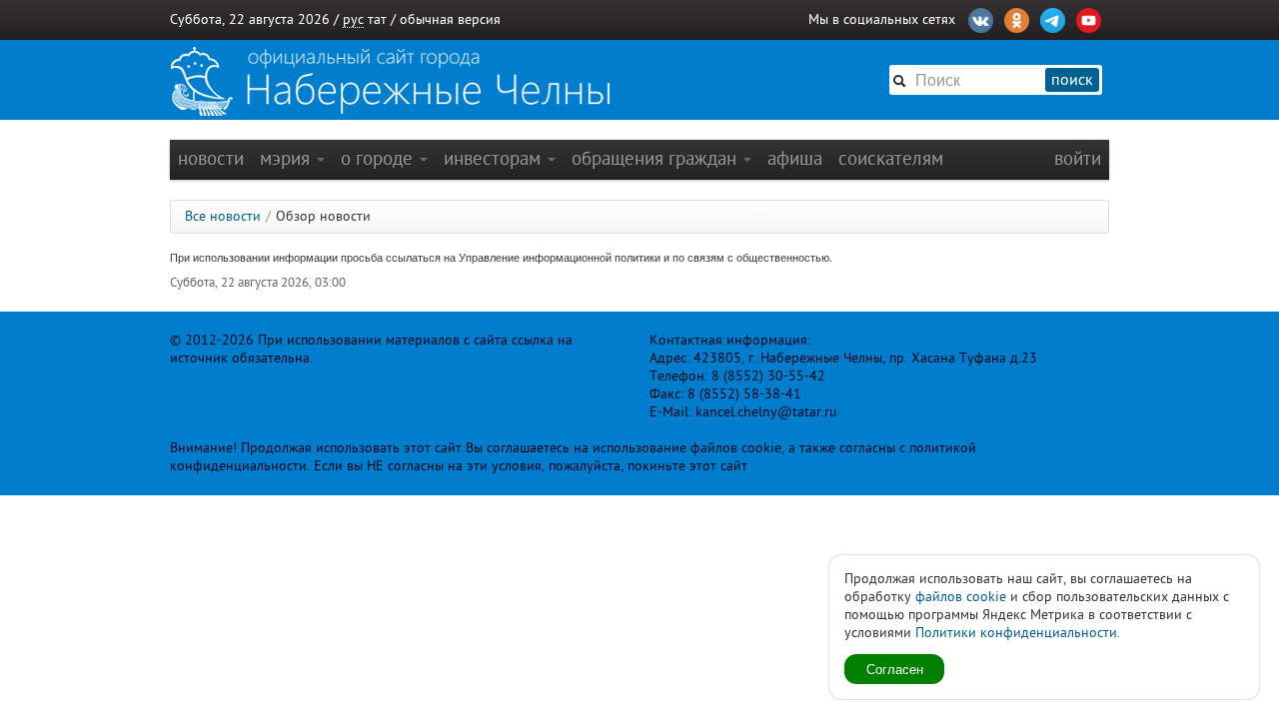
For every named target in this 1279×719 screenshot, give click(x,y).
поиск (1072, 80)
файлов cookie (960, 596)
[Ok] (1016, 18)
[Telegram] (1052, 18)
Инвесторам (495, 158)
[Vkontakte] (980, 18)
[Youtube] (1088, 18)
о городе (379, 158)
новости (211, 158)
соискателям (890, 158)
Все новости (223, 216)
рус (353, 19)
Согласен (894, 668)
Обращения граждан (656, 158)
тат (377, 19)
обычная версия (450, 19)
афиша (794, 158)
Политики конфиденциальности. (1017, 632)
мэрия (287, 158)
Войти (1077, 158)
